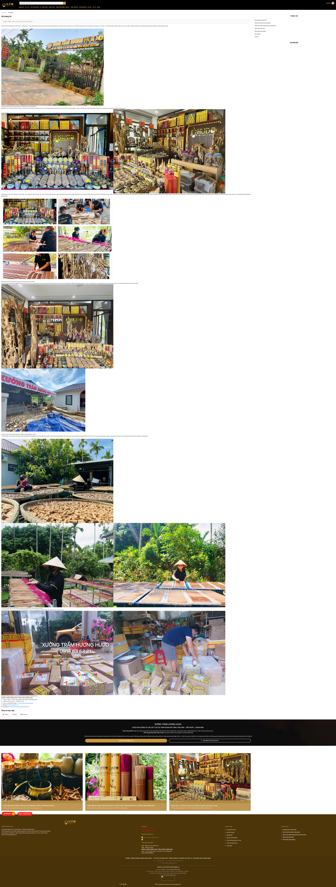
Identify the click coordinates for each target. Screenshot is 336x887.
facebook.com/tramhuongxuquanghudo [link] (18, 706)
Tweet (6, 714)
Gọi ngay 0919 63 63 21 (211, 740)
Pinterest (25, 714)
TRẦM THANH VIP (74, 7)
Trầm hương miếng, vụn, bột (234, 840)
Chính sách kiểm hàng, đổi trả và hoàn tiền (265, 25)
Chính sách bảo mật (260, 28)
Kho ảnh (89, 7)
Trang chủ (21, 7)
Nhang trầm (230, 835)
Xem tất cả (329, 749)
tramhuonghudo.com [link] (13, 705)
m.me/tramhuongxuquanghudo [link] (25, 703)
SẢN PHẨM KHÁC (83, 7)
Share (15, 714)
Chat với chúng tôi (126, 740)
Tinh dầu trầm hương (232, 843)
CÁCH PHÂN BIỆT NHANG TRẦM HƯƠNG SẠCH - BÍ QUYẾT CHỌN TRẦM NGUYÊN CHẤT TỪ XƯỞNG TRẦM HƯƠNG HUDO (121, 805)
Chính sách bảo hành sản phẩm (263, 23)
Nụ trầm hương (230, 832)
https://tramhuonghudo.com (174, 860)
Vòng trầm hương (231, 829)
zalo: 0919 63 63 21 (25, 813)
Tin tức (94, 7)
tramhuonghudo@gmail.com (151, 837)
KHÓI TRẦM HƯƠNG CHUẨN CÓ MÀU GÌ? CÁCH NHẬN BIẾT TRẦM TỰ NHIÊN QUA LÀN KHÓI (28, 805)
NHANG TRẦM (52, 7)
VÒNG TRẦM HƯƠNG (34, 7)
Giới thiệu (27, 7)
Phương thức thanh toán (261, 20)
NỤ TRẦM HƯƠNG (44, 7)
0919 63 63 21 (149, 830)
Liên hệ (98, 7)
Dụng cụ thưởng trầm (232, 837)
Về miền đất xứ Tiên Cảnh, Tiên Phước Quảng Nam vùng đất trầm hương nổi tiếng (194, 805)
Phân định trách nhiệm (260, 31)
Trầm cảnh (229, 845)
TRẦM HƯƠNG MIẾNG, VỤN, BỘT (63, 7)
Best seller (257, 34)
